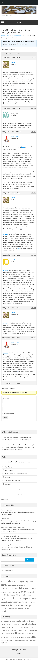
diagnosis (7, 592)
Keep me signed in (9, 413)
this (20, 81)
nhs (28, 602)
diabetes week (16, 628)
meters (7, 637)
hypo (29, 595)
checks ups (10, 585)
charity (22, 624)
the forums (22, 640)
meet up (31, 633)
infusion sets (27, 630)
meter (15, 602)
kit (15, 598)
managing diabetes (28, 599)
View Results (19, 495)
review (15, 608)
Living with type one (16, 35)
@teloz (5, 234)
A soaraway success (7, 510)
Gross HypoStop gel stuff (12, 480)
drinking (13, 592)
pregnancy (18, 605)
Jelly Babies (8, 484)
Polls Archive (4, 499)
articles (11, 621)
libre (18, 599)
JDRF (12, 633)
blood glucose (27, 582)
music (20, 602)
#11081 (33, 132)
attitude (6, 581)
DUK (2, 630)
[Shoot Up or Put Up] (19, 16)
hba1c (11, 595)
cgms (3, 585)
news (24, 602)
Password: (5, 405)
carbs (34, 582)
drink (35, 628)
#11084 (33, 255)
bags (14, 621)
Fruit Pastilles (9, 470)
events (25, 591)
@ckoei (23, 147)
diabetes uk (24, 588)
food (3, 595)
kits (19, 633)
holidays (24, 595)
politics (4, 606)
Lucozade (7, 477)
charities (16, 624)
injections (4, 599)
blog (20, 582)
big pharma (15, 582)
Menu (19, 22)
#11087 (33, 308)
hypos (20, 630)
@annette (6, 323)
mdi (2, 602)
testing (31, 609)
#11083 (33, 193)
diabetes (30, 624)
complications (19, 585)
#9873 (34, 57)
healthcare (17, 595)
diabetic (23, 628)
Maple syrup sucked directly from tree (16, 473)
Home (3, 35)
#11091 (33, 337)
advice (3, 621)
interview (5, 633)
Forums (8, 35)
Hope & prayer (9, 466)
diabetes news (9, 588)
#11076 (33, 108)
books (4, 624)
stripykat (16, 640)
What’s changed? (6, 545)
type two (4, 643)
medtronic (7, 602)
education (7, 630)
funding (7, 595)
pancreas (33, 602)
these (18, 248)
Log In (5, 417)
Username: (6, 398)
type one (32, 640)
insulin (10, 599)
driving (18, 592)
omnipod (26, 637)
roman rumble (23, 609)
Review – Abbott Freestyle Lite (10, 536)
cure (25, 585)
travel (3, 611)
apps (7, 621)
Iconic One (9, 659)
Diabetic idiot (5, 518)
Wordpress (28, 659)
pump (27, 605)
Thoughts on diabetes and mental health (13, 527)
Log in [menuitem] (3, 2)
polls (9, 605)
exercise (32, 592)
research (8, 609)
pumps (3, 640)
